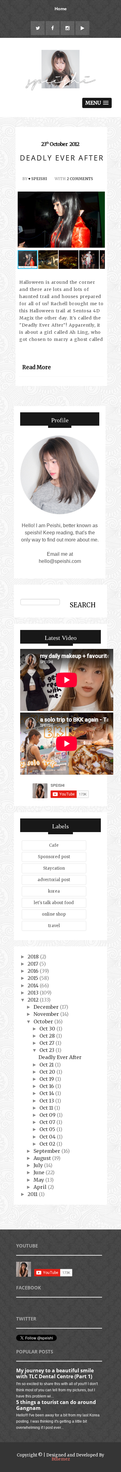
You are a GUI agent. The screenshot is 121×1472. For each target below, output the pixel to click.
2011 (33, 1194)
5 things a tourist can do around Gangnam (56, 1405)
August (43, 1158)
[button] (99, 220)
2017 (33, 964)
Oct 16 (47, 1086)
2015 (33, 978)
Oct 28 (47, 1036)
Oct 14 (47, 1093)
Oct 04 (48, 1137)
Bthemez (61, 1459)
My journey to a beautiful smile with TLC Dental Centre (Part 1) (55, 1373)
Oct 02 (47, 1144)
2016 (34, 971)
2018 (34, 956)
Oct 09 (48, 1115)
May (39, 1180)
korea (54, 891)
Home (61, 8)
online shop (54, 914)
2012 (34, 1000)
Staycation (54, 868)
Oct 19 (47, 1079)
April (41, 1187)
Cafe (54, 845)
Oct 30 (47, 1029)
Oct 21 (47, 1065)
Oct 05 (47, 1129)
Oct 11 (46, 1108)
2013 (34, 993)
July (39, 1165)
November (47, 1014)
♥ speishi (37, 178)
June (40, 1172)
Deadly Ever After (60, 1057)
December (47, 1007)
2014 (34, 985)
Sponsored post (54, 856)
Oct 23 (47, 1050)
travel (54, 925)
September (47, 1151)
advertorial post (54, 879)
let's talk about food (54, 902)
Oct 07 (47, 1122)
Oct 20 (47, 1072)
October (44, 1021)
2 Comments (80, 178)
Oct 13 (47, 1101)
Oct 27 (47, 1043)
